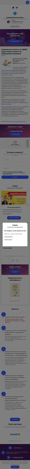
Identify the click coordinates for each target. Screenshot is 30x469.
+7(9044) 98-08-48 (8, 236)
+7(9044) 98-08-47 (8, 239)
